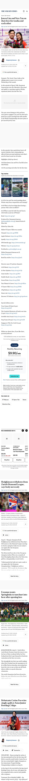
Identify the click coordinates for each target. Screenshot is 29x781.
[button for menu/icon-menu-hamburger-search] (26, 11)
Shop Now (6, 460)
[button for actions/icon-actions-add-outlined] (19, 60)
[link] (9, 11)
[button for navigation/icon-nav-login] (23, 11)
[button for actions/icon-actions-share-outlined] (25, 65)
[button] (23, 11)
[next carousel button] (26, 503)
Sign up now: (4, 26)
